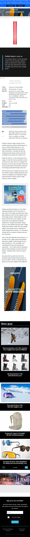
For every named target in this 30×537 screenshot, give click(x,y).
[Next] (26, 467)
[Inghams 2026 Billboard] (15, 12)
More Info (20, 5)
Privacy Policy (22, 529)
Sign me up (15, 521)
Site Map (22, 530)
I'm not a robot (16, 517)
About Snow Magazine (8, 529)
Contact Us (8, 530)
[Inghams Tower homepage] (15, 289)
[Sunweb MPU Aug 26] (15, 194)
